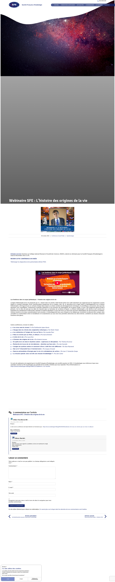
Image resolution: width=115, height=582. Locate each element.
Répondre (14, 433)
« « (35, 341)
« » (39, 344)
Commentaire (13, 466)
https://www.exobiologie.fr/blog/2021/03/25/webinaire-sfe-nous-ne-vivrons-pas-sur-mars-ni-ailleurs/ (68, 426)
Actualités (80, 5)
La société (99, 5)
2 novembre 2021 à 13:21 (18, 440)
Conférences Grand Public (58, 235)
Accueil (56, 5)
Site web (11, 493)
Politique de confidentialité (34, 579)
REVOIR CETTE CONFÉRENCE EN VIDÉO (24, 259)
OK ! (8, 579)
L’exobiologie (90, 5)
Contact (107, 5)
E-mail (11, 487)
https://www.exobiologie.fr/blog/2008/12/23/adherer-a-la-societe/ (30, 366)
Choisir (21, 579)
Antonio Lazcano (16, 254)
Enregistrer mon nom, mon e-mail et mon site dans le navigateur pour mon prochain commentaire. (30, 501)
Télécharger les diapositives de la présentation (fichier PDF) (28, 262)
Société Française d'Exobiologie (32, 5)
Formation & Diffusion (68, 5)
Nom (10, 481)
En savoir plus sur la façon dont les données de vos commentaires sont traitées (63, 509)
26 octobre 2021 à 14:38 (16, 422)
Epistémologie (70, 235)
